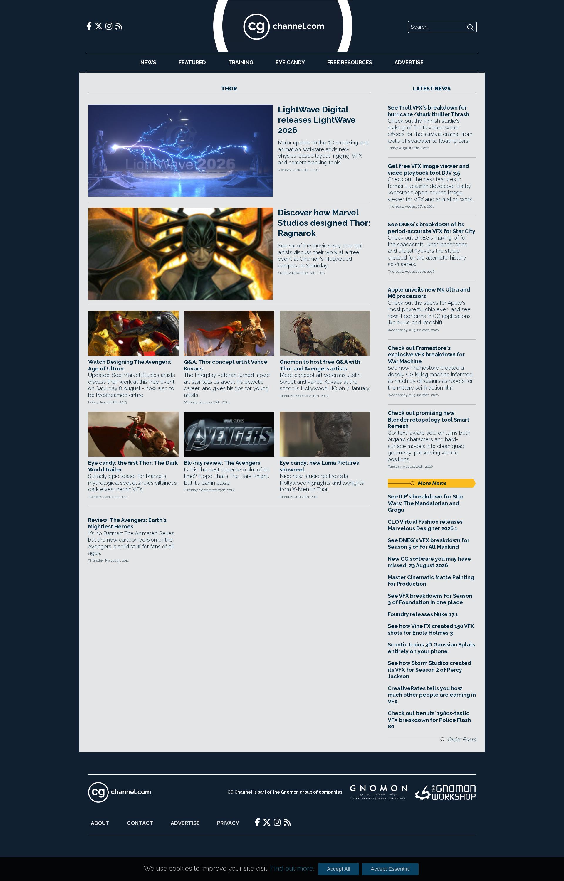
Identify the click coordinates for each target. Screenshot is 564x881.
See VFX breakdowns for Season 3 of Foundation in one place (430, 599)
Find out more (291, 868)
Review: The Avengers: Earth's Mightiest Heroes (127, 523)
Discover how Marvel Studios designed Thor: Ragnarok (324, 223)
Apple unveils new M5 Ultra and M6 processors (429, 293)
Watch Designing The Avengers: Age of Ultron (130, 365)
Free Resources (349, 62)
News (148, 62)
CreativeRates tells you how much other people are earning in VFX (432, 695)
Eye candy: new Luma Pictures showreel (319, 466)
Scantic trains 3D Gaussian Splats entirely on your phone (431, 647)
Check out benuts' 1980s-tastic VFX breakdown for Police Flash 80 (429, 720)
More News (431, 483)
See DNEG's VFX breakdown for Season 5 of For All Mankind (428, 543)
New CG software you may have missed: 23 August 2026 (429, 562)
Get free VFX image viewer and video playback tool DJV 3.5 (428, 169)
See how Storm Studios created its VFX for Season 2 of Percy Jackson (429, 669)
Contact (140, 823)
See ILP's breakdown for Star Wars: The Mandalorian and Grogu (426, 503)
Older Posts (461, 739)
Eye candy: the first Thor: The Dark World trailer (133, 466)
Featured (192, 62)
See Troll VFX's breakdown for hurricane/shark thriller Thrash (428, 111)
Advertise (409, 62)
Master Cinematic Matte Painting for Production (431, 580)
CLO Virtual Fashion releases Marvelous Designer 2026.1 (425, 525)
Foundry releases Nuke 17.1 (423, 614)
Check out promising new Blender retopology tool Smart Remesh (428, 419)
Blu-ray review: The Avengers (222, 463)
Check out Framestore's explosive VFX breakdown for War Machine (426, 354)
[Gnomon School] (378, 792)
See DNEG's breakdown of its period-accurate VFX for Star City (431, 227)
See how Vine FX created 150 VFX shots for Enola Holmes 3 (431, 629)
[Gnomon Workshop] (445, 792)
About (100, 823)
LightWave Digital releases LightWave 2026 (317, 120)
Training (241, 62)
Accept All (338, 869)
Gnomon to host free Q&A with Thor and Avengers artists (320, 365)
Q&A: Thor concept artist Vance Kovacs (225, 365)
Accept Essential (390, 869)
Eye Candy (290, 62)
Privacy (228, 823)
